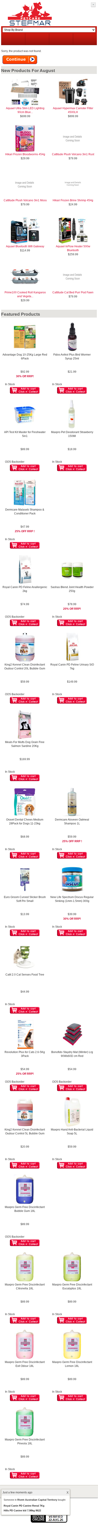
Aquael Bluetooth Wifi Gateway (25, 246)
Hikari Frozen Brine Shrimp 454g (73, 200)
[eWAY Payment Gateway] (49, 1521)
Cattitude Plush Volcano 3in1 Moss (25, 200)
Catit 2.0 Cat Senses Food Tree (24, 974)
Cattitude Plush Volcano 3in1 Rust (73, 154)
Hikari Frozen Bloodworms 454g (25, 154)
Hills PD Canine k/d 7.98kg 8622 (22, 1510)
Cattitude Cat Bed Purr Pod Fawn (72, 292)
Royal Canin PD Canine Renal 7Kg (24, 1505)
